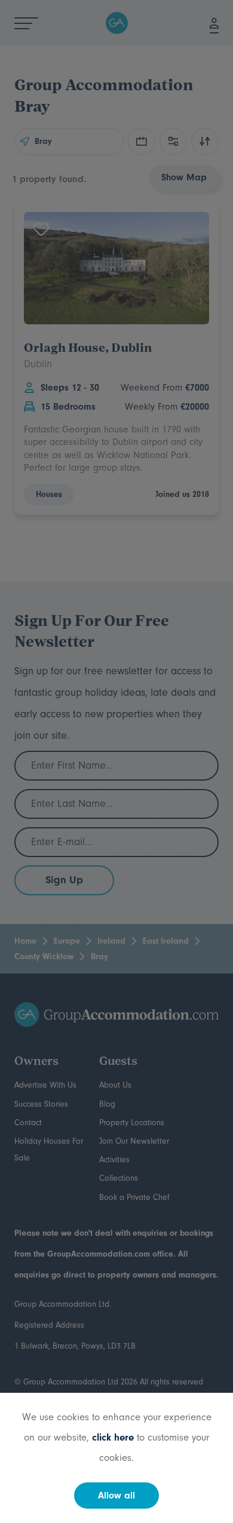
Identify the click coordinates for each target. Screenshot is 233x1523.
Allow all (116, 1495)
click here (113, 1437)
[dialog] (116, 761)
